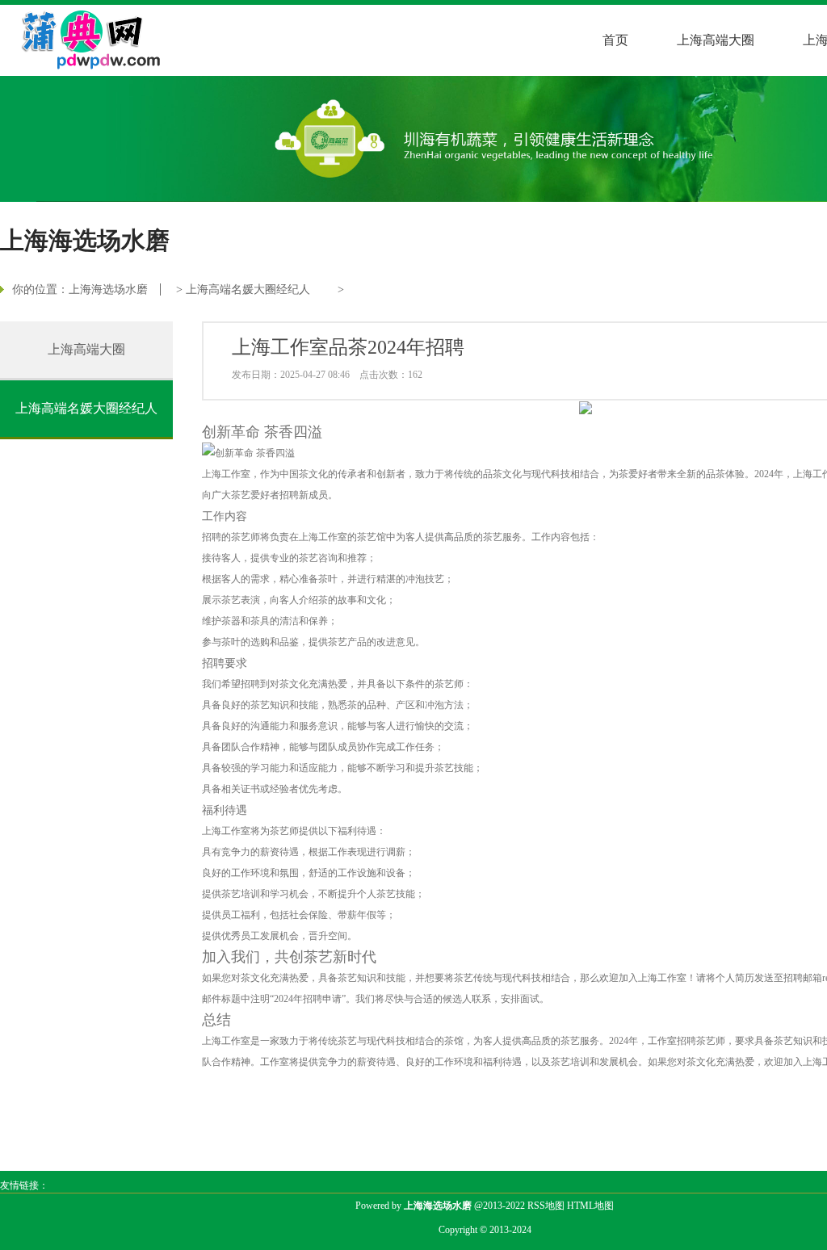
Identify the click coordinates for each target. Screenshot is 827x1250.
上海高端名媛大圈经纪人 (248, 289)
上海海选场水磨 (108, 289)
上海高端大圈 (715, 40)
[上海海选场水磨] (82, 37)
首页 (615, 40)
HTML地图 (590, 1205)
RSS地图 (546, 1205)
